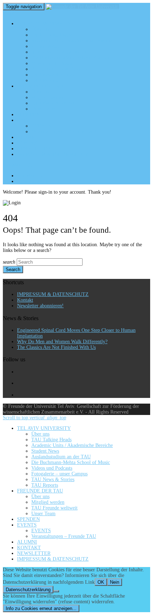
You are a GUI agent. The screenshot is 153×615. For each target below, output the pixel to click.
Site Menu (17, 165)
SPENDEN (28, 114)
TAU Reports (44, 80)
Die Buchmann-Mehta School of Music (70, 57)
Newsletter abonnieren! (40, 305)
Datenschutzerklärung (28, 589)
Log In (38, 181)
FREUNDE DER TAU (40, 86)
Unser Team (43, 109)
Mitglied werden (47, 97)
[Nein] (56, 591)
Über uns (40, 29)
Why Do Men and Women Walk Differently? (62, 341)
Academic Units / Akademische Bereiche (72, 40)
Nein (114, 582)
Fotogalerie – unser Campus (59, 69)
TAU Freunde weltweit (54, 103)
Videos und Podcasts (51, 63)
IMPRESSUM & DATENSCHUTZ (53, 154)
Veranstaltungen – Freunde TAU (63, 131)
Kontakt (25, 300)
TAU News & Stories (52, 74)
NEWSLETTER (34, 148)
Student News (45, 46)
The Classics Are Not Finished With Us (56, 347)
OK (100, 582)
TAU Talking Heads (51, 35)
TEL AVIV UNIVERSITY (44, 23)
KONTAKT (29, 143)
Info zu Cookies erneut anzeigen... (41, 608)
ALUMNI (27, 137)
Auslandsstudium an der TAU (61, 52)
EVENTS (27, 120)
